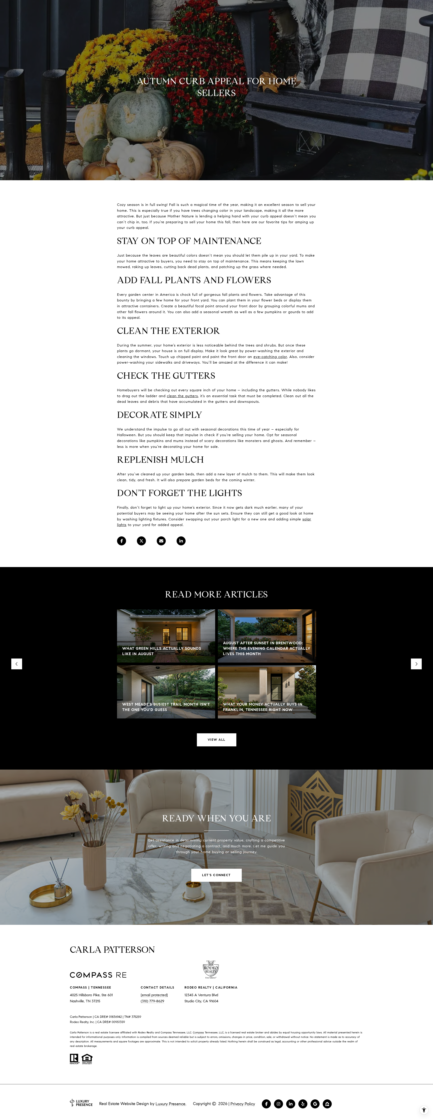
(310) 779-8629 (152, 1001)
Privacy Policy (242, 1104)
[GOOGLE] (315, 1103)
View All (217, 740)
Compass (198, 1032)
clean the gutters (182, 396)
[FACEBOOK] (266, 1103)
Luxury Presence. (171, 1104)
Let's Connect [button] (216, 875)
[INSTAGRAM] (278, 1103)
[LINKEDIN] (290, 1103)
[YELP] (302, 1103)
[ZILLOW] (327, 1103)
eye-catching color (270, 357)
